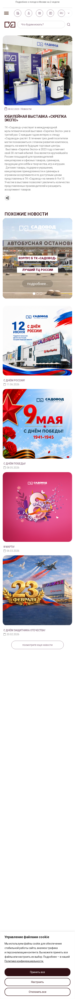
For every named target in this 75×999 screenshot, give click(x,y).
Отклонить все (37, 991)
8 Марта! (9, 546)
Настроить (37, 982)
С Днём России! (14, 380)
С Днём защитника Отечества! (24, 630)
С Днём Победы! (14, 463)
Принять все (37, 972)
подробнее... (37, 284)
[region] (37, 965)
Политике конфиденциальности (24, 961)
